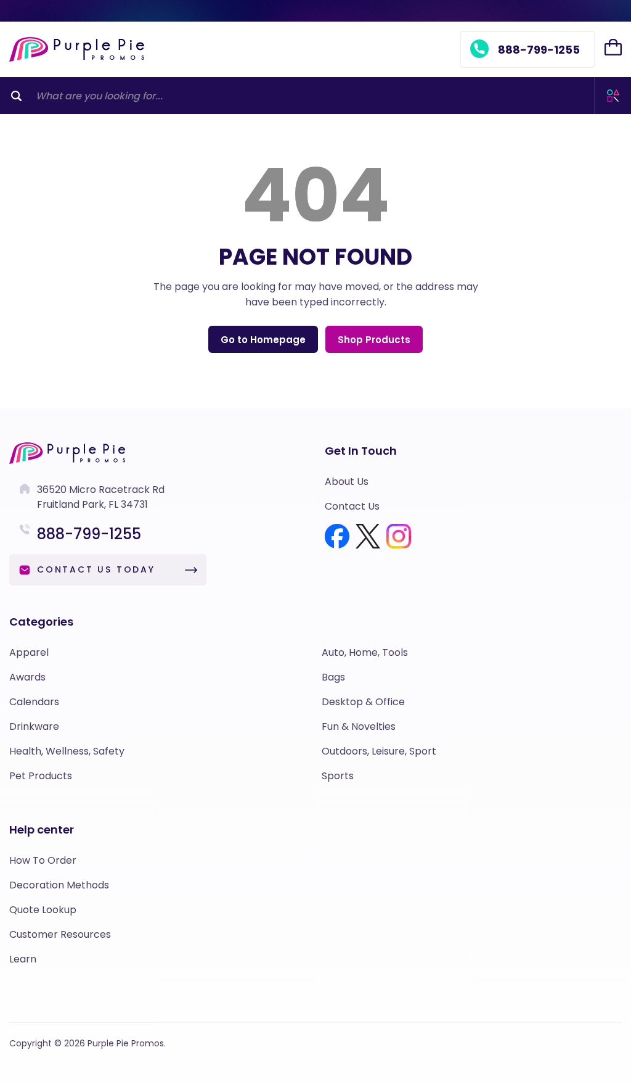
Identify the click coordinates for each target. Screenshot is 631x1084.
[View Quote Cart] (613, 47)
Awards (27, 677)
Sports (338, 776)
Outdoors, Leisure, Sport (379, 751)
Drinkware (34, 726)
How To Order (42, 860)
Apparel (29, 652)
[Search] (16, 95)
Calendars (34, 702)
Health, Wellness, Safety (66, 751)
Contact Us (352, 506)
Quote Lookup (42, 910)
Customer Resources (60, 934)
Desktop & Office (363, 702)
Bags (333, 677)
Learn (22, 959)
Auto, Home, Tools (365, 652)
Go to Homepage (263, 339)
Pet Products (40, 776)
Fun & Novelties (359, 726)
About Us (346, 481)
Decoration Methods (59, 885)
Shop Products (374, 339)
